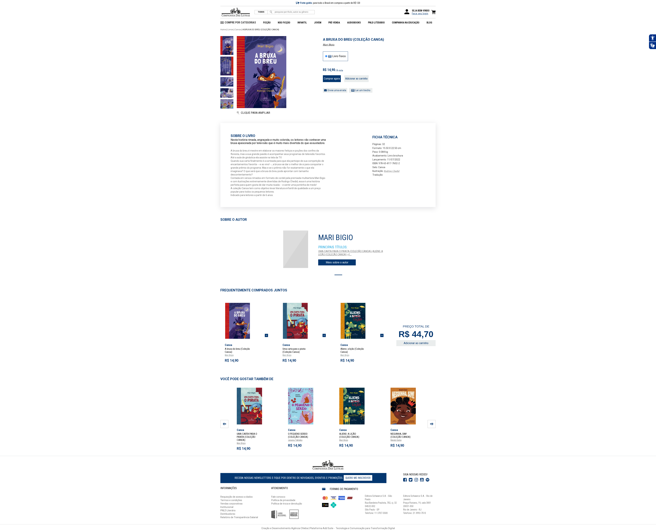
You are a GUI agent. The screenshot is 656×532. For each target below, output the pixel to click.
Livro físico (339, 56)
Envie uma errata (337, 90)
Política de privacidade (283, 500)
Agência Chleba (299, 528)
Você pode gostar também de (246, 379)
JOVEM (317, 22)
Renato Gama (396, 440)
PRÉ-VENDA (334, 22)
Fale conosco (278, 496)
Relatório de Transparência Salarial (239, 517)
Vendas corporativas (231, 503)
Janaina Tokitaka (295, 440)
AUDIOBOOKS (354, 22)
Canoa (238, 29)
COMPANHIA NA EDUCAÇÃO (405, 22)
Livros (230, 29)
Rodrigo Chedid (391, 171)
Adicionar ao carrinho (356, 78)
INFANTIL (302, 22)
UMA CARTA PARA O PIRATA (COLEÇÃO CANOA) (344, 251)
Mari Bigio (328, 44)
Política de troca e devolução (286, 503)
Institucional (226, 507)
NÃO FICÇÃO (284, 22)
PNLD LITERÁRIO (376, 22)
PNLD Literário (228, 510)
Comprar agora (332, 78)
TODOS (261, 12)
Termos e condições (231, 500)
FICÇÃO (267, 22)
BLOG (429, 22)
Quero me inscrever (358, 478)
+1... (349, 254)
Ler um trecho (362, 90)
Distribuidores (227, 514)
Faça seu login (420, 13)
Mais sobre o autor (337, 262)
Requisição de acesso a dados (236, 496)
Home (223, 29)
